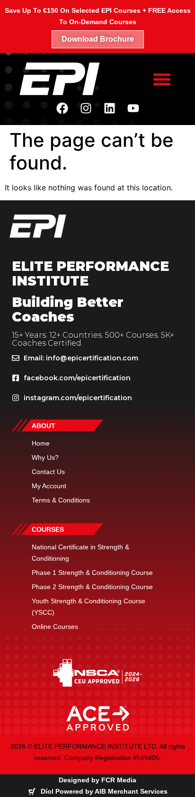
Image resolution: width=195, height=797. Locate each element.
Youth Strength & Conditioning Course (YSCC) (88, 606)
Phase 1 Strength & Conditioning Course (92, 572)
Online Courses (55, 626)
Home (41, 443)
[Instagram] (86, 108)
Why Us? (45, 457)
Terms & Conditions (61, 500)
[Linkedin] (109, 108)
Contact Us (48, 471)
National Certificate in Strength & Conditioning (80, 552)
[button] (162, 79)
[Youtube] (133, 108)
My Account (49, 486)
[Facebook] (62, 108)
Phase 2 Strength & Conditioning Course (92, 587)
